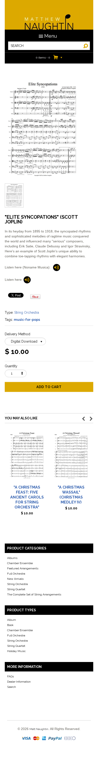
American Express (44, 738)
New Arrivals (15, 578)
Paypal (55, 738)
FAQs (10, 676)
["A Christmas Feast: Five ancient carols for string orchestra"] (27, 457)
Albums (12, 558)
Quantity (11, 366)
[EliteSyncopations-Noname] (56, 267)
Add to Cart (49, 387)
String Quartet (16, 589)
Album (11, 619)
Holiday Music (16, 651)
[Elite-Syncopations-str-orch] (27, 279)
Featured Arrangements (22, 568)
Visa (27, 738)
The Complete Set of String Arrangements (34, 594)
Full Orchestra (16, 573)
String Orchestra (26, 312)
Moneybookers (70, 738)
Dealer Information (19, 681)
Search (11, 687)
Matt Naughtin (49, 19)
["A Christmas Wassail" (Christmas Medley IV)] (71, 457)
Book (10, 625)
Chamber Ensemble (20, 563)
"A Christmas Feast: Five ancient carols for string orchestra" (27, 497)
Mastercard (36, 738)
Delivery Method (17, 334)
